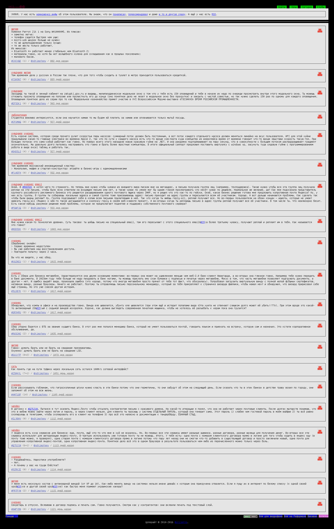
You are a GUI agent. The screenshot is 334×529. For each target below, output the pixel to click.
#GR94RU (16, 312)
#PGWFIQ (16, 207)
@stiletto (181, 522)
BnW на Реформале (295, 516)
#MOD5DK (27, 186)
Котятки (323, 516)
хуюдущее (16, 72)
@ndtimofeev (38, 60)
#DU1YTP (16, 354)
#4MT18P (16, 394)
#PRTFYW (16, 490)
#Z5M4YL (16, 373)
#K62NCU (16, 261)
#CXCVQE (16, 60)
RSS (214, 14)
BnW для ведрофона (271, 516)
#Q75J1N (33, 408)
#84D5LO (16, 151)
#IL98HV (16, 418)
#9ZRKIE (16, 469)
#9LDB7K (16, 291)
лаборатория (19, 114)
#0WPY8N (16, 509)
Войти (281, 7)
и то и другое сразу (172, 14)
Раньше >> (12, 516)
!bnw (293, 7)
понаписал (119, 14)
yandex (15, 405)
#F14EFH (16, 172)
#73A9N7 (16, 79)
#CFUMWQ (16, 121)
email (38, 184)
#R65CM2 (16, 333)
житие (14, 28)
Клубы (320, 7)
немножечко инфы (46, 14)
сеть (14, 366)
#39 (203, 222)
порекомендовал (138, 14)
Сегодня (307, 7)
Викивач (312, 516)
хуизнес (29, 133)
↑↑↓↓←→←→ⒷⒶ (16, 7)
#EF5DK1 (16, 103)
